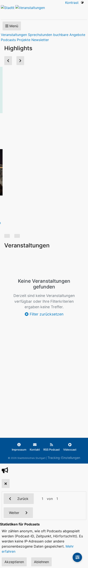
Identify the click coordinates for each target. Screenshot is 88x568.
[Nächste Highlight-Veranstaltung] (20, 60)
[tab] (7, 236)
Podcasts (8, 40)
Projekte (23, 40)
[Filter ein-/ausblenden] (77, 557)
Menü (13, 26)
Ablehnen (41, 562)
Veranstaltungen (14, 35)
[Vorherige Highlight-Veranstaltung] (8, 60)
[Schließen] (6, 483)
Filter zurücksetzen (46, 314)
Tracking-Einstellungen (64, 458)
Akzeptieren (14, 562)
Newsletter (40, 40)
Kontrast (73, 2)
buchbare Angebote (69, 35)
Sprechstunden (40, 35)
